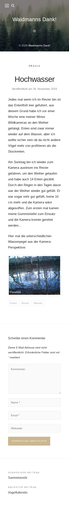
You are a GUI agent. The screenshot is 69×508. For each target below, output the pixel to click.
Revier (25, 303)
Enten (13, 303)
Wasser (38, 303)
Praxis (34, 66)
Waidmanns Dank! (34, 19)
